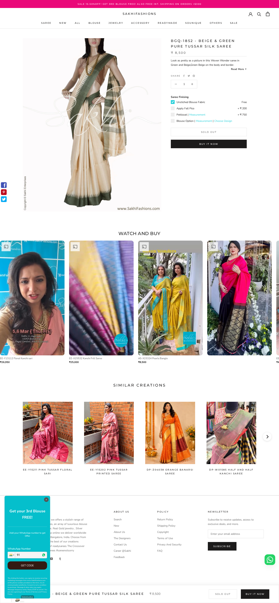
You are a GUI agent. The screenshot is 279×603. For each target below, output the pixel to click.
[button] (11, 555)
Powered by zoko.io (27, 596)
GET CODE (27, 565)
